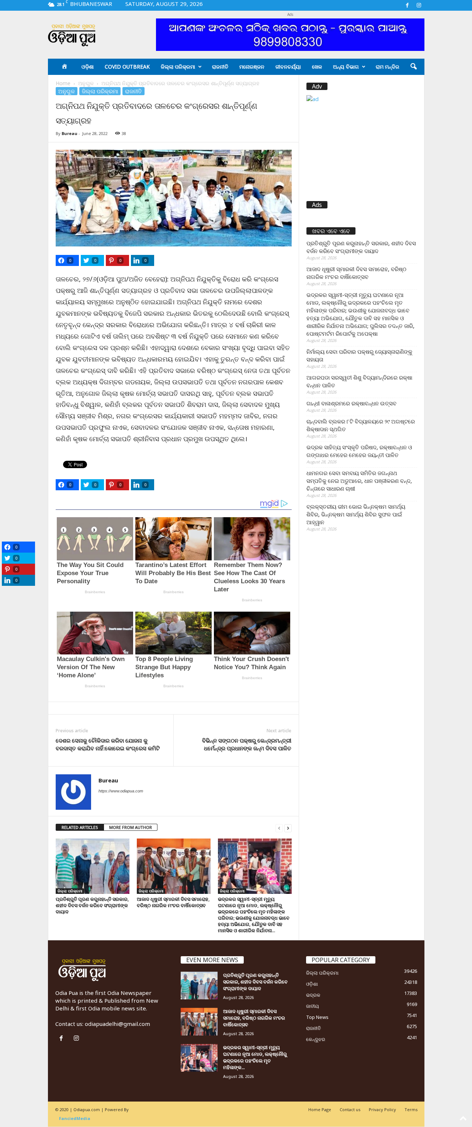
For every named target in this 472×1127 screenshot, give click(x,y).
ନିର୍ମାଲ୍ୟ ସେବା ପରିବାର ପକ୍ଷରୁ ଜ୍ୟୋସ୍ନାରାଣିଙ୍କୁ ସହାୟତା (359, 355)
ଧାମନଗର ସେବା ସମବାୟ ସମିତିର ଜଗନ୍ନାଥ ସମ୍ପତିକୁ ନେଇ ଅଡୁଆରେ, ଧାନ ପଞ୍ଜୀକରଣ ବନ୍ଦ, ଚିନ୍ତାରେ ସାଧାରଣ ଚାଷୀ (359, 480)
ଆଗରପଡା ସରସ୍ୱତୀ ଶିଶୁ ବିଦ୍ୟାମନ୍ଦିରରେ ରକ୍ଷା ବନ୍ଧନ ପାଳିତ (359, 381)
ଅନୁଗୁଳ (86, 83)
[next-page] (288, 828)
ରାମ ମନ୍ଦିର (387, 66)
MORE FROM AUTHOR (130, 827)
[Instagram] (418, 5)
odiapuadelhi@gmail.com (117, 1023)
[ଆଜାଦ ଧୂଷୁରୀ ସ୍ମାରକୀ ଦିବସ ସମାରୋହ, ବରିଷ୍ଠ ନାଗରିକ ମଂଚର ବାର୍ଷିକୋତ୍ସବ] (174, 866)
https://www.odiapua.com (120, 791)
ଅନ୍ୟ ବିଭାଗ (346, 66)
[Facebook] (407, 5)
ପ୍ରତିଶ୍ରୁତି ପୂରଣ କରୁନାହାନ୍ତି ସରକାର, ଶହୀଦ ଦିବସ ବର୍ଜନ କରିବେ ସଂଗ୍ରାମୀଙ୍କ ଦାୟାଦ (92, 905)
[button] (413, 67)
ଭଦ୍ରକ (313, 995)
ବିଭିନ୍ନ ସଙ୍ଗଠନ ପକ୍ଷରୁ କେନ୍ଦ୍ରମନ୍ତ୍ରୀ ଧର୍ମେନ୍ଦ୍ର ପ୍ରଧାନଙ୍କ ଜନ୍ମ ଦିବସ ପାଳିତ (246, 744)
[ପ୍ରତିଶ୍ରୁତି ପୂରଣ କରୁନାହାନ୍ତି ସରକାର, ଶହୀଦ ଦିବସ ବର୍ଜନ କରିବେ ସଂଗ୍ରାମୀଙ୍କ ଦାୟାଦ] (92, 866)
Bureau (69, 133)
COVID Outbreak (127, 66)
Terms (411, 1109)
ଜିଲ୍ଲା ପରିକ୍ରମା (178, 66)
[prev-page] (279, 828)
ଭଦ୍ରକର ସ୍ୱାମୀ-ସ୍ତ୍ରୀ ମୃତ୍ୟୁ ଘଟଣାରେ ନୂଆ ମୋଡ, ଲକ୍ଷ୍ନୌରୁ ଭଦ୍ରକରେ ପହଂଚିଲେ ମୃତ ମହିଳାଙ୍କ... (255, 1057)
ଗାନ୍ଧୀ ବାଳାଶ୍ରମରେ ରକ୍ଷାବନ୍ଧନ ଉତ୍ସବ (351, 403)
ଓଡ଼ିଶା (87, 66)
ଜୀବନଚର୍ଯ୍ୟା (288, 66)
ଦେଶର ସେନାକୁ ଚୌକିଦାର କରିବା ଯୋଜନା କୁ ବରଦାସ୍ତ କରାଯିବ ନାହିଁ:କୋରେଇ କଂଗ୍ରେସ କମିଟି (108, 744)
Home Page (319, 1109)
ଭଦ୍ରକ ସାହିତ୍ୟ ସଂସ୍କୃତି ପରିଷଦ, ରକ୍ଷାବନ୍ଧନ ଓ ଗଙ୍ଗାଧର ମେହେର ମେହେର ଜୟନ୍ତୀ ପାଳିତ (359, 451)
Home (63, 83)
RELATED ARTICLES (80, 827)
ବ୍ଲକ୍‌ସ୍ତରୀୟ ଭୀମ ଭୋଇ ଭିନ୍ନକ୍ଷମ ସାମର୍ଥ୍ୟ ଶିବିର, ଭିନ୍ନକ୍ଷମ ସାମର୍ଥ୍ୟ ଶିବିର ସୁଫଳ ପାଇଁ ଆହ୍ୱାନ (355, 514)
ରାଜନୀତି (220, 66)
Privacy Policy (382, 1109)
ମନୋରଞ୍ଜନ (251, 66)
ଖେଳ (317, 66)
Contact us (350, 1109)
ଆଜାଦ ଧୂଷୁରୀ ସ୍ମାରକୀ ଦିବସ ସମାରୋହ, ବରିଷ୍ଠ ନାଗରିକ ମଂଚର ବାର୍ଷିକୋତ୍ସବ (173, 902)
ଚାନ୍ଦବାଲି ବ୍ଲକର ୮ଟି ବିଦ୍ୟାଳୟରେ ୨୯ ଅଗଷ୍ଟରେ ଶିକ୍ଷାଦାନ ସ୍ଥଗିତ (360, 425)
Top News (317, 1017)
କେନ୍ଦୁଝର (315, 1039)
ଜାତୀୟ (312, 1006)
